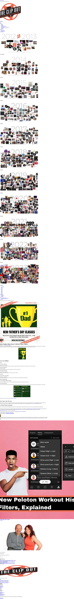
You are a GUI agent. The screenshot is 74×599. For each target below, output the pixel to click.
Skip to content (2, 0)
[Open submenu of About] (1, 297)
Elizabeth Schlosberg (10, 412)
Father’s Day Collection (13, 398)
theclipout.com (17, 411)
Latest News (4, 562)
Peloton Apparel (37, 402)
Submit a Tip (24, 411)
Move (6, 562)
